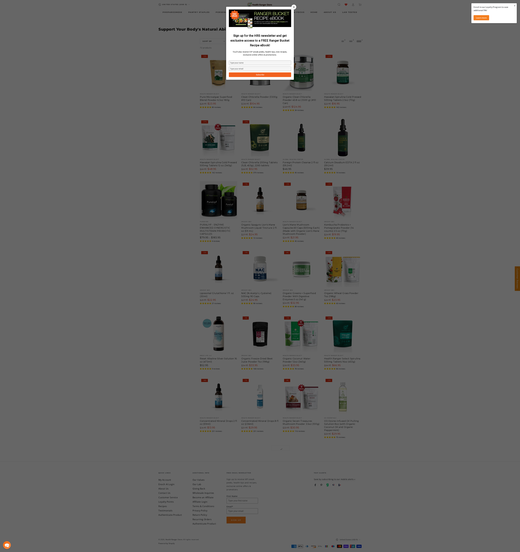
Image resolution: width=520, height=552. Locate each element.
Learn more (481, 17)
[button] (7, 545)
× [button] (514, 5)
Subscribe (260, 75)
